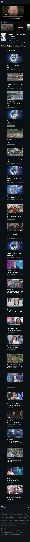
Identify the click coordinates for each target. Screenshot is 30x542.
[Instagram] (24, 507)
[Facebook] (21, 507)
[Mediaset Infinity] (2, 2)
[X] (28, 507)
